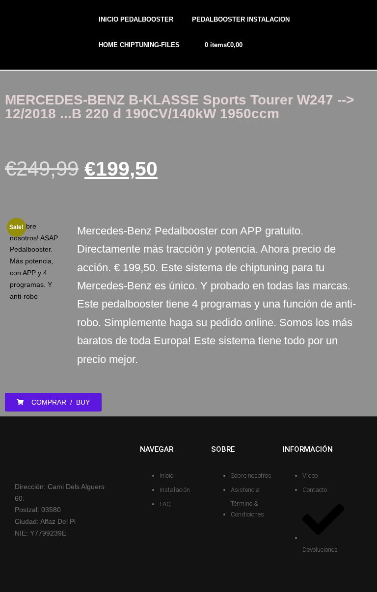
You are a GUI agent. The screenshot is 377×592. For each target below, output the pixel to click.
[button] (53, 402)
